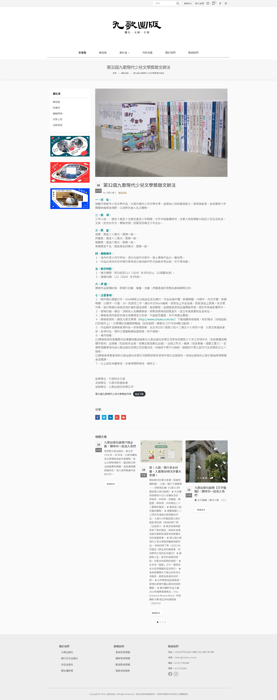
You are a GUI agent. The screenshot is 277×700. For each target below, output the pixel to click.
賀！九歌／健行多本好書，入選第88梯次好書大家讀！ (165, 471)
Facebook (97, 417)
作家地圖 (147, 52)
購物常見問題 (123, 658)
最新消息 (122, 192)
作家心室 (57, 119)
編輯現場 (57, 113)
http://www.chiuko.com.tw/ (157, 319)
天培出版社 (67, 664)
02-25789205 (180, 668)
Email (123, 417)
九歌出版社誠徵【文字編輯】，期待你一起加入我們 (210, 491)
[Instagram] (225, 3)
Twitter (104, 417)
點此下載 (139, 394)
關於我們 (170, 52)
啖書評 (56, 107)
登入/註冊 (199, 3)
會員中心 (188, 3)
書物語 (56, 102)
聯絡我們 (193, 52)
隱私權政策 (67, 670)
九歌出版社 (67, 652)
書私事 (123, 52)
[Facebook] (220, 3)
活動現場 (57, 125)
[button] (157, 622)
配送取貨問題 (123, 664)
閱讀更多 (111, 483)
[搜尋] (178, 3)
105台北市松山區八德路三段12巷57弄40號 (194, 651)
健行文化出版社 (69, 658)
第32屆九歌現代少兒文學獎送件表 (113, 394)
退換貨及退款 (123, 670)
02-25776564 (180, 662)
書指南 (103, 52)
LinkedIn (110, 417)
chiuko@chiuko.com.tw (185, 657)
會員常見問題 (123, 652)
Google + (117, 417)
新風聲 (82, 52)
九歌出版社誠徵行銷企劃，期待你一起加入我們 (120, 444)
